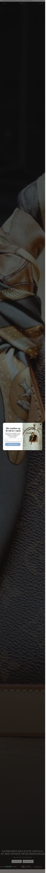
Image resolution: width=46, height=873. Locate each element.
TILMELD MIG (12, 444)
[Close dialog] (40, 424)
